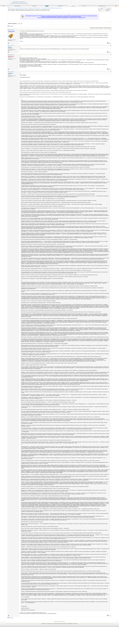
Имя (99, 8)
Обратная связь (44, 623)
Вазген (10, 47)
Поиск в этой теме (99, 27)
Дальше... (21, 41)
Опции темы (92, 27)
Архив (74, 623)
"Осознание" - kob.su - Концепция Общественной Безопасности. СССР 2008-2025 (60, 623)
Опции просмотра (107, 27)
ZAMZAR (10, 73)
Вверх (76, 623)
